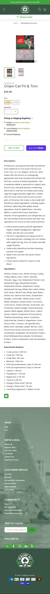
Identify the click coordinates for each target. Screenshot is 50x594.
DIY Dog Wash (10, 507)
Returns (8, 477)
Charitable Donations (13, 513)
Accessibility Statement (15, 480)
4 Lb (7, 102)
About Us (8, 444)
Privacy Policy (10, 483)
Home (15, 23)
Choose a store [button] (26, 17)
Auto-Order (9, 490)
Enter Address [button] (24, 128)
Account (8, 474)
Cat (6, 430)
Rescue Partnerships (13, 510)
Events (7, 504)
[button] (4, 9)
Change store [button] (10, 125)
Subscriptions (10, 486)
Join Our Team (11, 450)
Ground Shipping (13, 134)
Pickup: (18, 123)
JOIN (32, 530)
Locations (9, 453)
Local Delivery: (18, 129)
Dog (6, 427)
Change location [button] (11, 131)
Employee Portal (11, 460)
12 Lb (15, 102)
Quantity (7, 107)
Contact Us (9, 457)
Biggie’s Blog (10, 447)
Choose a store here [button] (21, 122)
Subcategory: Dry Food (29, 23)
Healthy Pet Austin (28, 575)
